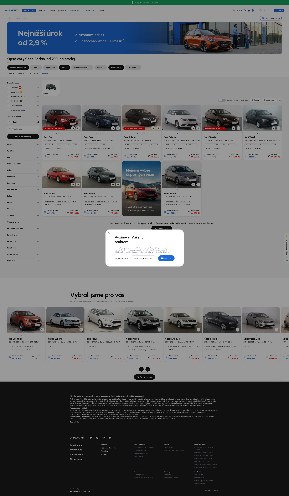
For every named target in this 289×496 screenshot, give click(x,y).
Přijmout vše (166, 258)
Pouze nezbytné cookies (143, 258)
